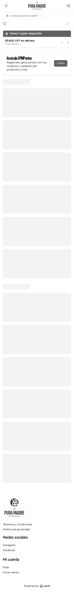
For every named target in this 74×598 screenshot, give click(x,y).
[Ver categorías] (68, 23)
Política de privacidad (16, 529)
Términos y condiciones (17, 524)
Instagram (9, 545)
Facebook (9, 550)
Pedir (6, 567)
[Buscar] (4, 23)
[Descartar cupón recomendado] (68, 42)
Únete (60, 63)
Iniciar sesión (11, 572)
